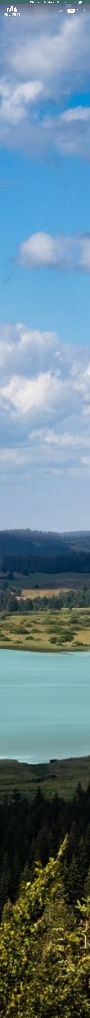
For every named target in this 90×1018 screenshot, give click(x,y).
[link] (79, 2)
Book (71, 11)
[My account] (84, 11)
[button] (78, 10)
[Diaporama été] (45, 509)
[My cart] (78, 10)
